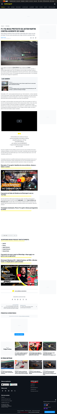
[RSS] (15, 391)
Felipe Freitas (3, 37)
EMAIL (53, 1)
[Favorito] (33, 38)
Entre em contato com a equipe (6, 400)
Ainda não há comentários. (19, 316)
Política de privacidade (36, 410)
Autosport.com (33, 389)
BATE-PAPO (47, 1)
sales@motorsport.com (5, 402)
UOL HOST (18, 1)
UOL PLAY (31, 1)
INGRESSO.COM (13, 1)
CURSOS (26, 1)
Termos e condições (20, 410)
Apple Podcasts (6, 247)
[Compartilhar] (31, 38)
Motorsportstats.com (34, 391)
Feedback (3, 397)
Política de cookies (28, 410)
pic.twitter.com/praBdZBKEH (19, 143)
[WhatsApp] (18, 299)
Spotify (4, 243)
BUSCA (41, 1)
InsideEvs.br (33, 383)
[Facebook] (12, 299)
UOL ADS (35, 1)
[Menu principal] (2, 4)
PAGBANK (22, 1)
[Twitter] (15, 299)
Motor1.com (33, 385)
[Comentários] (36, 38)
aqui (30, 254)
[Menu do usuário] (55, 4)
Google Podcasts (6, 249)
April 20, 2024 (19, 146)
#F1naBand (21, 141)
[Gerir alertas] (26, 299)
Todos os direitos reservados (33, 412)
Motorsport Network (24, 412)
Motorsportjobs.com (34, 387)
